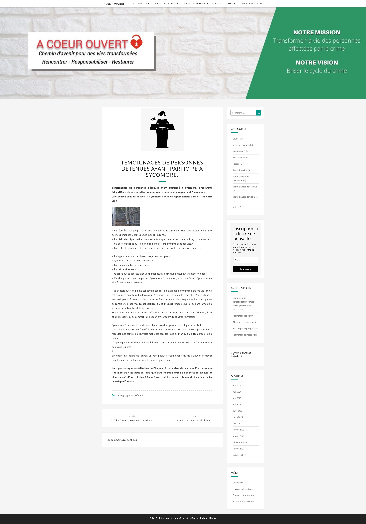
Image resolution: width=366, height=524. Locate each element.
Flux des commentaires (244, 495)
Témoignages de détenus (130, 395)
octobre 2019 (239, 454)
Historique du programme (245, 328)
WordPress (192, 518)
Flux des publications (243, 488)
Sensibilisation (240, 170)
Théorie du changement (244, 322)
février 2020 (238, 448)
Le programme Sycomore (194, 3)
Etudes (236, 138)
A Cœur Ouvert (114, 3)
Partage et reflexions (222, 3)
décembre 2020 (240, 442)
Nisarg (213, 518)
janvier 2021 (238, 435)
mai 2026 (237, 391)
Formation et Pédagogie (245, 334)
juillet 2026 (238, 385)
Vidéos (236, 207)
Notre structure (240, 157)
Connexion (238, 482)
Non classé (238, 151)
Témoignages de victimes (245, 196)
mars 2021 (238, 423)
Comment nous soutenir (251, 3)
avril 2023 (237, 410)
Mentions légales (241, 144)
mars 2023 (238, 417)
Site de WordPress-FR (243, 501)
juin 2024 (237, 404)
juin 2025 (237, 398)
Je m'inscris (245, 269)
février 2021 (238, 429)
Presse (236, 163)
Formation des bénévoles (245, 315)
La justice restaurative (165, 3)
